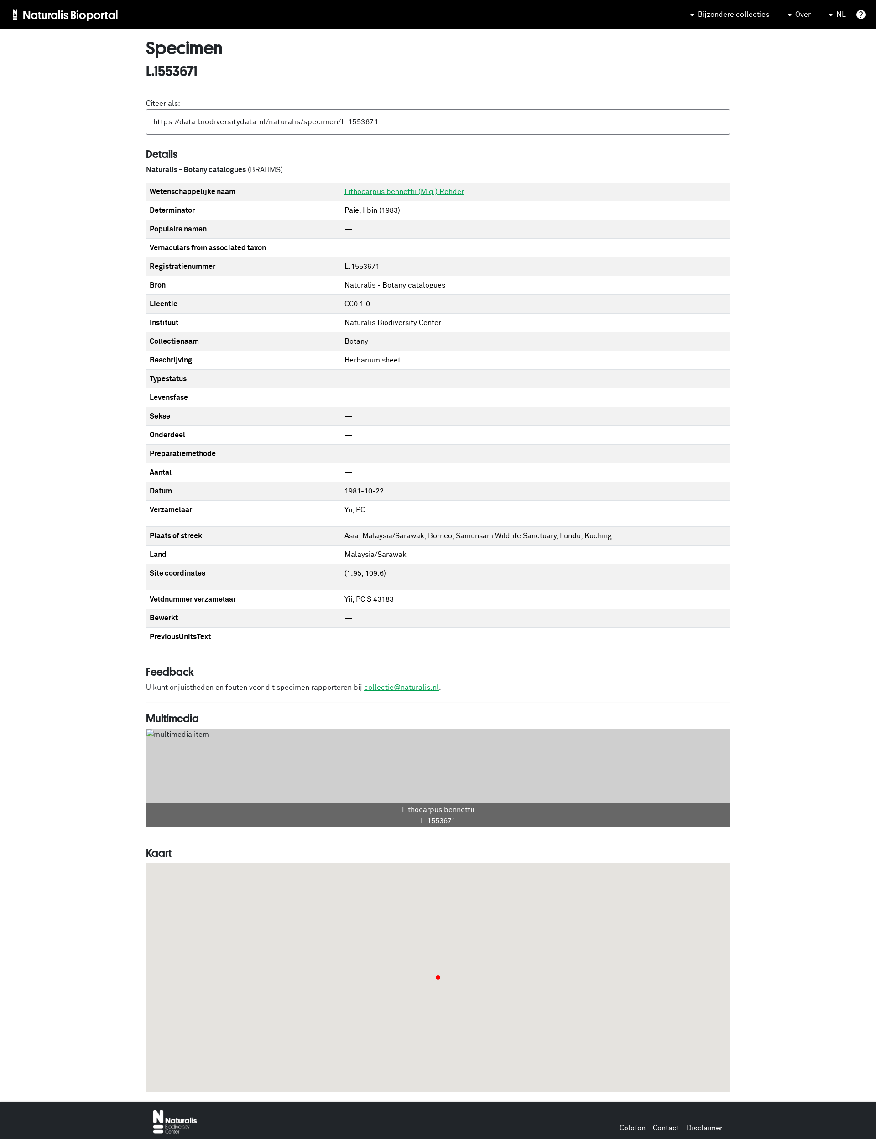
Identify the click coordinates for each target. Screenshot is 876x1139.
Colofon (633, 1128)
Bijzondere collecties (733, 14)
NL (841, 14)
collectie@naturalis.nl (401, 687)
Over (803, 14)
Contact (666, 1128)
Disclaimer (705, 1128)
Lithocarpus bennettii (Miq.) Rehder (404, 191)
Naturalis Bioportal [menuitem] (70, 14)
